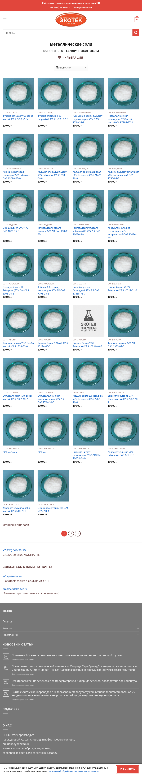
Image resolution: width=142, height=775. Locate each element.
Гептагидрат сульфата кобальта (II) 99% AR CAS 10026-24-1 (86, 231)
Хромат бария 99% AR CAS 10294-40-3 (53, 344)
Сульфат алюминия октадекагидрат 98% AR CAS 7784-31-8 (51, 399)
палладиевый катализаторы (21, 739)
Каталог (50, 51)
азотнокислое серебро (17, 748)
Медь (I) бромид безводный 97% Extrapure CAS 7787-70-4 (88, 399)
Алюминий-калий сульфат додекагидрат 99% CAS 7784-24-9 (87, 119)
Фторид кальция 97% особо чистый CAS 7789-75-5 (18, 117)
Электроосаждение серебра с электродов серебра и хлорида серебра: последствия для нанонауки (74, 680)
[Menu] (5, 19)
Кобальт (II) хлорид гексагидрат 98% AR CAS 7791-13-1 (51, 290)
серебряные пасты (15, 752)
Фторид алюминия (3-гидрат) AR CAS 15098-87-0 (53, 117)
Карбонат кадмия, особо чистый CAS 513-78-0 (16, 509)
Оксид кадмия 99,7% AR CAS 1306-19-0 (16, 229)
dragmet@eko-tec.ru (15, 588)
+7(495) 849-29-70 (14, 550)
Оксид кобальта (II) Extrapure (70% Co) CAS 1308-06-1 (16, 290)
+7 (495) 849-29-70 (60, 7)
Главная (8, 621)
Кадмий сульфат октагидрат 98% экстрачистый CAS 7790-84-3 (123, 175)
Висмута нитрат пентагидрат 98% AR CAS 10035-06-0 (87, 455)
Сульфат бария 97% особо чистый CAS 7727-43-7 (18, 397)
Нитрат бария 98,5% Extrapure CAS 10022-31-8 (122, 288)
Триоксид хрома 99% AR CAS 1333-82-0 (121, 344)
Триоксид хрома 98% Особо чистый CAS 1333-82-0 (18, 344)
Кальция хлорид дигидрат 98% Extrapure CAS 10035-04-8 (52, 175)
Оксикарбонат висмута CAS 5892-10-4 (53, 509)
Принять (127, 769)
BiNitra (42, 452)
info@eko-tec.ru (83, 7)
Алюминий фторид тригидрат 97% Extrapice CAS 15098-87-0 (16, 175)
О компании (10, 635)
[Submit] (135, 32)
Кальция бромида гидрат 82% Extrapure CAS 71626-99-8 (87, 175)
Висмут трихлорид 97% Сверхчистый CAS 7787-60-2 (123, 399)
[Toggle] (138, 628)
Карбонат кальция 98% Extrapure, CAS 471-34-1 (121, 453)
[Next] (78, 533)
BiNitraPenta (10, 452)
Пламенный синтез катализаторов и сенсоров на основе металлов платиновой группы (67, 655)
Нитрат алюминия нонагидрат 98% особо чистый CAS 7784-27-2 (120, 119)
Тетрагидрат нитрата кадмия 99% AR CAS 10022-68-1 (53, 231)
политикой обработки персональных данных (74, 771)
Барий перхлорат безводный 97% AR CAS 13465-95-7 (86, 290)
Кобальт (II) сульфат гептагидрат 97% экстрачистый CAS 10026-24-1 (122, 232)
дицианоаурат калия (16, 744)
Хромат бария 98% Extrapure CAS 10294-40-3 (87, 344)
